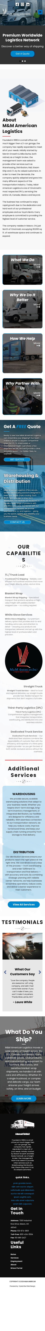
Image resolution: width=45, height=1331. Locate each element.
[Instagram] (22, 4)
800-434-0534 (26, 1229)
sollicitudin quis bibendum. (22, 1185)
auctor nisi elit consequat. (22, 1188)
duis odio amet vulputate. (22, 1195)
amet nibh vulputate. (22, 1198)
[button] (17, 459)
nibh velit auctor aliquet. (23, 1181)
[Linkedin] (28, 4)
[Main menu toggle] (40, 12)
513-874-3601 (23, 1225)
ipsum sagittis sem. (22, 1192)
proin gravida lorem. (22, 1178)
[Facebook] (17, 4)
